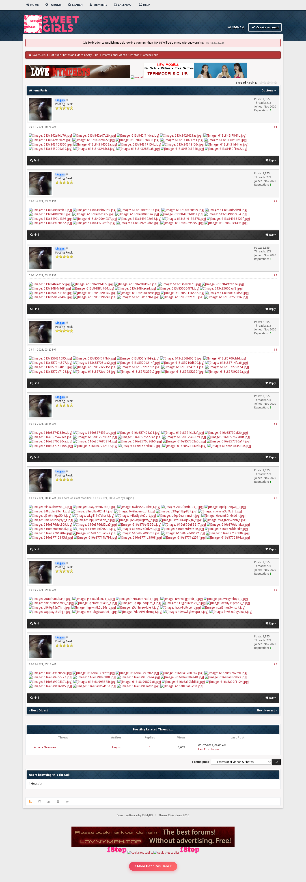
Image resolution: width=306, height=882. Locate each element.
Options (267, 90)
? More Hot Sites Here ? (153, 866)
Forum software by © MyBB (135, 815)
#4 (275, 349)
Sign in (237, 27)
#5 (275, 423)
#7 (275, 590)
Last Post (204, 749)
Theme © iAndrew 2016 (173, 815)
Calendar (124, 4)
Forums (55, 4)
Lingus (128, 498)
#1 (275, 127)
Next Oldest (39, 710)
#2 (275, 201)
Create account (267, 27)
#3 (275, 275)
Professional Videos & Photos (120, 55)
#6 (275, 498)
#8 (275, 664)
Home (34, 4)
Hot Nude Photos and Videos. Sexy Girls (74, 55)
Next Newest (266, 710)
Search (77, 4)
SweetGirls (38, 55)
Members (100, 4)
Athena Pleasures (45, 747)
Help (146, 4)
